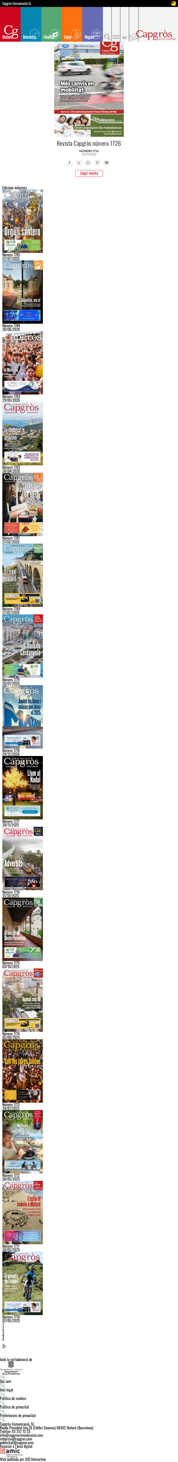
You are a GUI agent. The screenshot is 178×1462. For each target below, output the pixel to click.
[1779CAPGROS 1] (89, 646)
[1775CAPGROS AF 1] (89, 929)
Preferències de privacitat (18, 1415)
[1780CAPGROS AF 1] (89, 575)
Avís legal (6, 1390)
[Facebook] (69, 162)
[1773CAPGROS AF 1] (89, 1071)
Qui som (5, 1381)
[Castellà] (124, 24)
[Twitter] (79, 162)
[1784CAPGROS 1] (89, 292)
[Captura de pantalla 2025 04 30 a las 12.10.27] (89, 1283)
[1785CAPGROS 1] (89, 221)
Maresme (29, 37)
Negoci (89, 37)
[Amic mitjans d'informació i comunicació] (89, 1452)
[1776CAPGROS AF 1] (89, 858)
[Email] (106, 162)
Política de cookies (13, 1398)
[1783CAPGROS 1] (89, 363)
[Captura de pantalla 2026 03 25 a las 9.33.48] (89, 504)
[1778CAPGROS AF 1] (89, 717)
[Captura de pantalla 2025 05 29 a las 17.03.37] (89, 1212)
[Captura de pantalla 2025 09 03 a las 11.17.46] (89, 1000)
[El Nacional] (174, 3)
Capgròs (156, 35)
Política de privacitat (14, 1407)
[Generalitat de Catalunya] (89, 1368)
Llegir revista (89, 173)
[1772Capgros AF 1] (89, 1141)
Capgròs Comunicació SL (16, 3)
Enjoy (67, 37)
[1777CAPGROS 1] (89, 787)
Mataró (7, 37)
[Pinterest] (97, 162)
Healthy (49, 37)
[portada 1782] (89, 433)
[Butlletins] (134, 24)
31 (4, 1346)
